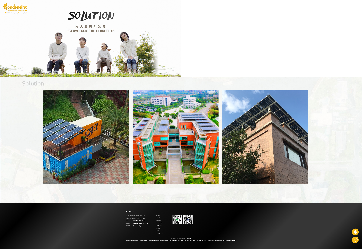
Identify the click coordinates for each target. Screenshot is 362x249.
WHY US (158, 220)
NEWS (158, 228)
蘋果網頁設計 (188, 238)
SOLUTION (159, 226)
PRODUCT (159, 223)
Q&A (157, 231)
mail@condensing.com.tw (140, 223)
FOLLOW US (159, 233)
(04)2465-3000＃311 (139, 221)
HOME (158, 215)
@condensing (137, 226)
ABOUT (158, 218)
